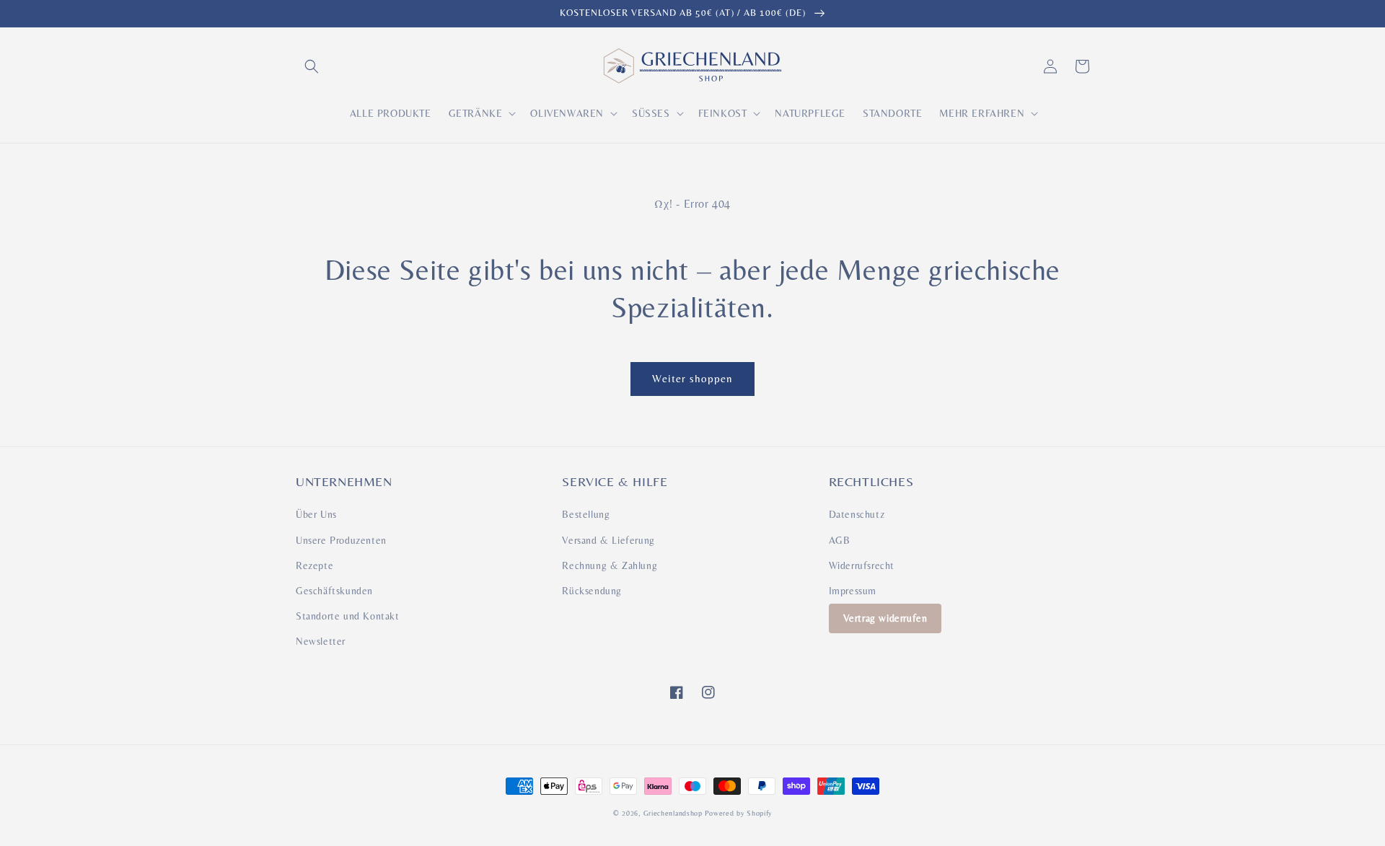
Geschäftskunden (334, 590)
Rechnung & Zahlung (609, 565)
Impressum (852, 590)
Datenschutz (857, 514)
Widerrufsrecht (861, 565)
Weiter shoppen (692, 378)
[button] (311, 66)
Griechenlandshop (673, 813)
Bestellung (586, 514)
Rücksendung (592, 590)
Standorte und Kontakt (348, 616)
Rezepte (314, 565)
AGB (839, 540)
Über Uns (316, 514)
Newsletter (321, 641)
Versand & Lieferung (608, 540)
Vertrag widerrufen (885, 618)
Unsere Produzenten (341, 540)
